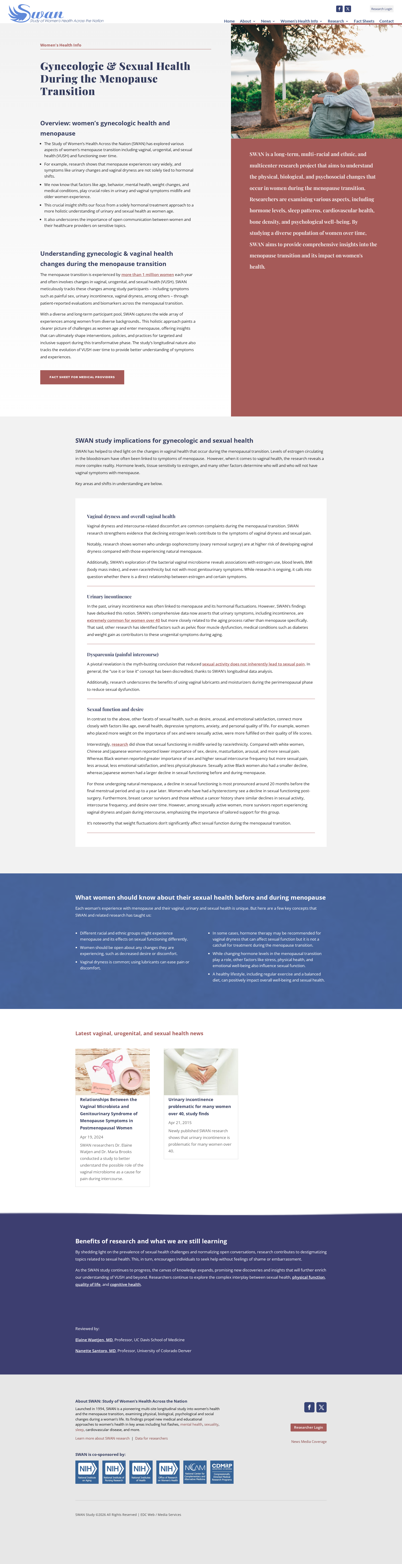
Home (229, 21)
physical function (308, 1277)
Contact (386, 21)
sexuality (211, 1424)
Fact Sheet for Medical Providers (82, 377)
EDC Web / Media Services (161, 1514)
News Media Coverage (309, 1441)
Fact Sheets (364, 21)
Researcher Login (308, 1427)
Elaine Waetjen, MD (94, 1339)
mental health (191, 1424)
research (120, 744)
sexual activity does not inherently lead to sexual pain (253, 664)
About (245, 21)
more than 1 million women (147, 274)
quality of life (87, 1284)
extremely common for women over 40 (123, 620)
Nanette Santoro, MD (95, 1350)
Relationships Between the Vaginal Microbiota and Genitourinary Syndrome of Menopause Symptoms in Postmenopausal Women (108, 1114)
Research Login (381, 9)
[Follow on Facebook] (339, 9)
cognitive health (125, 1284)
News (266, 21)
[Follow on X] (348, 9)
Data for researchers (151, 1438)
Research (336, 21)
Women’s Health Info (299, 21)
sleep (79, 1429)
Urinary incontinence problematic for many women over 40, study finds (199, 1106)
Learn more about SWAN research (102, 1438)
